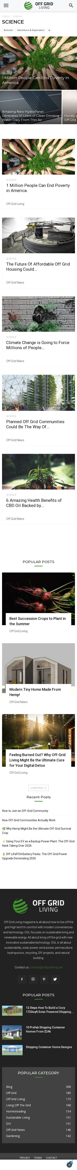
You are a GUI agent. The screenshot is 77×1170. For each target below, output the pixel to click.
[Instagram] (33, 979)
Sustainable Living (18, 1117)
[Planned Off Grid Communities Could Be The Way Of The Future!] (38, 393)
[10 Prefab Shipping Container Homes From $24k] (12, 1032)
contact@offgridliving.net (46, 967)
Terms (38, 1157)
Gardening (13, 1136)
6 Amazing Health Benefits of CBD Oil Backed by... (34, 503)
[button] (71, 5)
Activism (8, 30)
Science (11, 180)
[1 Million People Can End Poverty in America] (38, 63)
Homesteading (16, 1111)
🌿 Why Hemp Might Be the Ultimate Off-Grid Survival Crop (36, 831)
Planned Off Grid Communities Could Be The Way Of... (35, 424)
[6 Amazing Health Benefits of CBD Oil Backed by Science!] (38, 472)
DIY (8, 1124)
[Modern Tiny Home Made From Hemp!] (38, 669)
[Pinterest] (44, 979)
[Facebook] (22, 979)
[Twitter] (55, 979)
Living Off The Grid (18, 1105)
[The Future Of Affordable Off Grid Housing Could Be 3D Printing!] (38, 235)
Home (5, 16)
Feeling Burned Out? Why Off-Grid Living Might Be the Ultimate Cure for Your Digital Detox (37, 760)
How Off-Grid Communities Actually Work (28, 820)
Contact (51, 1157)
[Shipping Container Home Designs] (12, 1050)
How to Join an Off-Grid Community (25, 810)
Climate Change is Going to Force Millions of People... (37, 345)
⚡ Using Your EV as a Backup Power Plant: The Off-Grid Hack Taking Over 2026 (38, 843)
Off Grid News (15, 282)
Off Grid (11, 1093)
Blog (9, 1087)
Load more (37, 787)
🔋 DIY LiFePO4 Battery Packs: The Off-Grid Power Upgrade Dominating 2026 (34, 856)
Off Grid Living (15, 204)
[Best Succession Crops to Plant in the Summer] (38, 599)
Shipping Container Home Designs (49, 1047)
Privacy (25, 1157)
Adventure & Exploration (31, 30)
